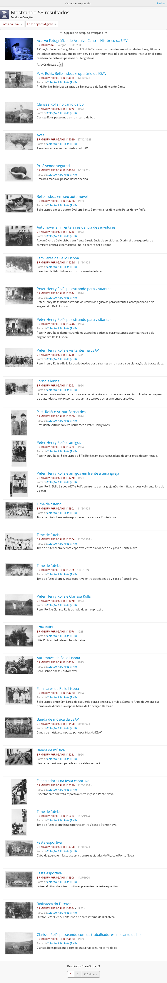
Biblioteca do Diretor (54, 903)
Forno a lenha (48, 381)
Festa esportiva (49, 842)
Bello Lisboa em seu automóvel (62, 196)
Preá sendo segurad (53, 165)
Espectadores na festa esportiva (63, 780)
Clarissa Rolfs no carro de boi (61, 104)
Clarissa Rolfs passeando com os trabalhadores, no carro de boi (89, 934)
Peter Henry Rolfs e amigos (59, 442)
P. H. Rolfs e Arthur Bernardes (61, 411)
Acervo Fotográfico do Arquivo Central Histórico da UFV (82, 40)
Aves (40, 135)
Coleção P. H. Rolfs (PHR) (62, 82)
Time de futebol (49, 504)
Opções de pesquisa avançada (83, 33)
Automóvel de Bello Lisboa (58, 657)
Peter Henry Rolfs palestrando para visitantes (74, 288)
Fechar (161, 3)
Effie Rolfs (45, 627)
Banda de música (51, 750)
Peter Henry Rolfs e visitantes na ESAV (68, 350)
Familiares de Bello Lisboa (58, 258)
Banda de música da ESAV (58, 719)
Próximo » (90, 974)
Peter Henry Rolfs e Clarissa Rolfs (64, 596)
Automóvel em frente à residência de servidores (76, 227)
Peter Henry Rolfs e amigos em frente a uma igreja (78, 473)
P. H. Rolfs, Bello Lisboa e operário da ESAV (72, 73)
